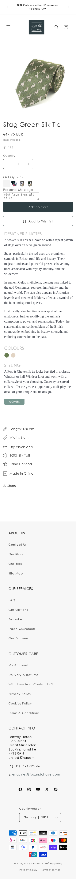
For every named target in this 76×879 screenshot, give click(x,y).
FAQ (11, 600)
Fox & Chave (32, 863)
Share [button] (11, 485)
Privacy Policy (19, 694)
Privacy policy (28, 869)
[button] (8, 27)
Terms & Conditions (23, 713)
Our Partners (18, 638)
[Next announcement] (68, 7)
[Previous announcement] (7, 7)
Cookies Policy (20, 703)
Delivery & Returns (23, 674)
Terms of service (51, 869)
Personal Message (18, 190)
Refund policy (53, 863)
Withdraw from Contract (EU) (32, 684)
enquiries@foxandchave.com (36, 774)
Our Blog (15, 563)
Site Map (15, 573)
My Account (18, 665)
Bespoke (15, 619)
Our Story (15, 554)
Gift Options (13, 177)
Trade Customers (21, 628)
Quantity (9, 155)
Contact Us (17, 544)
